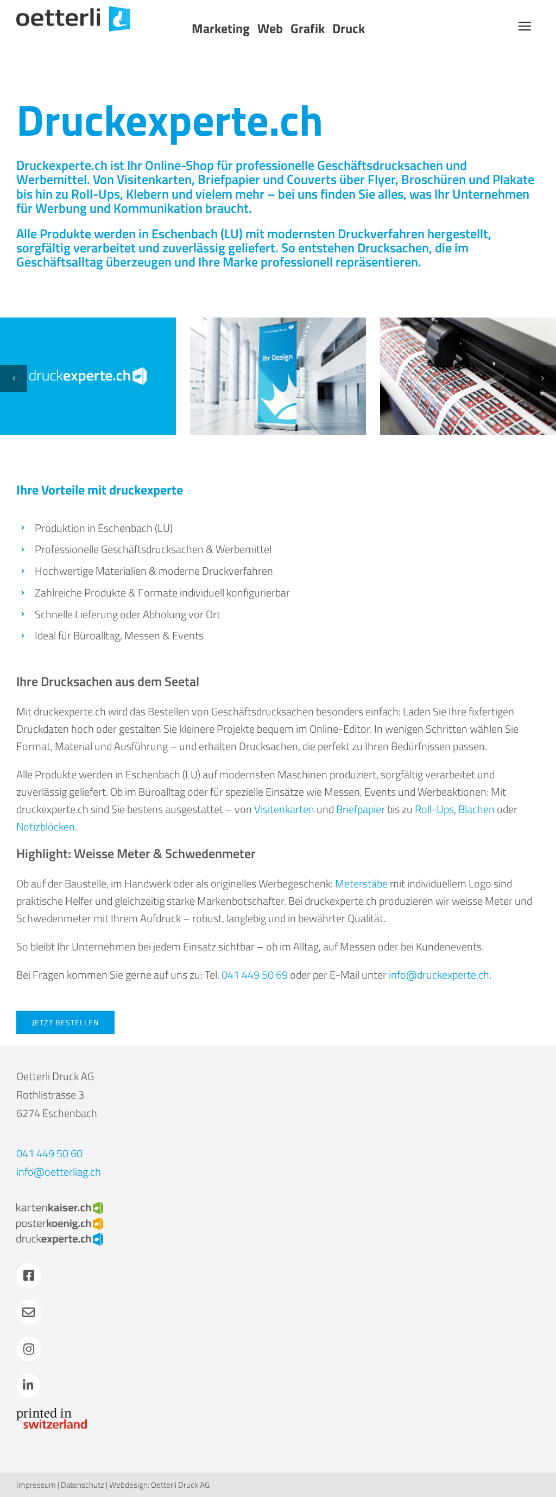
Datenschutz (82, 1485)
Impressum (36, 1485)
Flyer (381, 179)
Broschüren (433, 179)
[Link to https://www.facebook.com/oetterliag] (28, 1275)
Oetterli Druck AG (180, 1485)
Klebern (147, 194)
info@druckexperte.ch (439, 974)
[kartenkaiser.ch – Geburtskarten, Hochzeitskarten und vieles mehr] (59, 1206)
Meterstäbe (361, 883)
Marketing (221, 28)
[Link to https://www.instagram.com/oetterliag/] (28, 1349)
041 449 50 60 (49, 1153)
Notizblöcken (45, 826)
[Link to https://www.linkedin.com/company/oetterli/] (28, 1385)
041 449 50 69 (255, 974)
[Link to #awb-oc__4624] (524, 26)
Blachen (476, 809)
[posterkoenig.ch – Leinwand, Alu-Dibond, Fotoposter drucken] (59, 1222)
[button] (13, 378)
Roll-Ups (95, 194)
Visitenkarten (154, 179)
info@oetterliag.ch (58, 1171)
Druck (348, 28)
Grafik (307, 28)
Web (270, 28)
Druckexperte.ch (169, 119)
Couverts (312, 179)
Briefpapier (229, 179)
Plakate (513, 179)
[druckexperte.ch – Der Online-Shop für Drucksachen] (59, 1237)
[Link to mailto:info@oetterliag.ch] (28, 1312)
